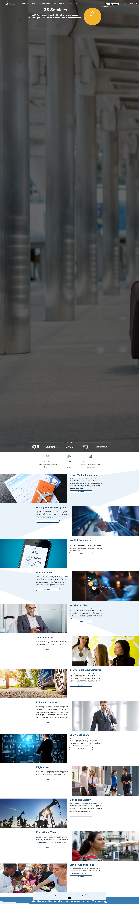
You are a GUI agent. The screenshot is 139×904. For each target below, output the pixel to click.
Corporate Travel (79, 605)
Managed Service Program (51, 507)
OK (69, 898)
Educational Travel (46, 832)
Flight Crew (42, 767)
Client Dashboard (79, 735)
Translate (118, 7)
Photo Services (44, 572)
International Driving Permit (85, 670)
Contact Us (78, 3)
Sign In (131, 3)
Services (69, 3)
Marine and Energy (80, 800)
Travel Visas (25, 3)
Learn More (81, 491)
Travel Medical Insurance (83, 475)
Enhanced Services (46, 702)
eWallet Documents (80, 540)
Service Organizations (82, 865)
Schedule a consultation (93, 16)
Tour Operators (44, 637)
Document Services (44, 3)
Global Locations (59, 3)
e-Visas (34, 3)
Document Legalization (90, 462)
